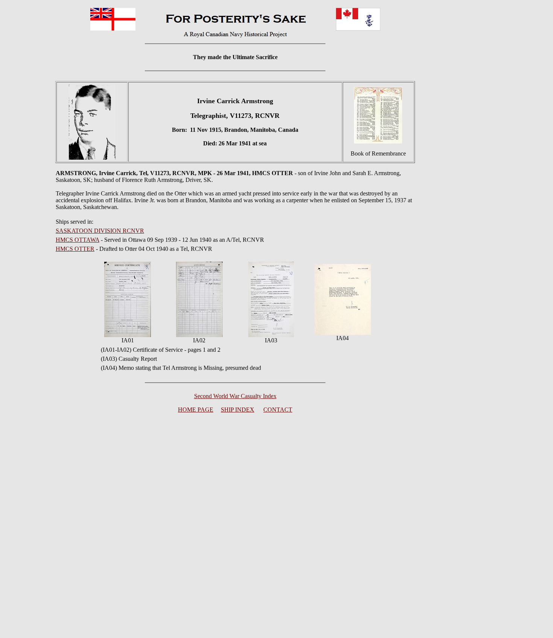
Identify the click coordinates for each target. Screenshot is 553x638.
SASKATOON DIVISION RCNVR (100, 230)
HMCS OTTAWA (77, 240)
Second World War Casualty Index (235, 396)
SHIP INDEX (237, 409)
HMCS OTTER (75, 249)
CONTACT (277, 409)
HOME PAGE (195, 409)
